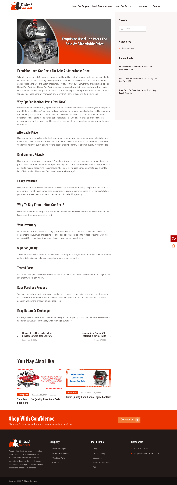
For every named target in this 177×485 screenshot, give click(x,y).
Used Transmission (101, 6)
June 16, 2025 (86, 392)
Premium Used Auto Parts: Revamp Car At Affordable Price (136, 68)
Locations (141, 6)
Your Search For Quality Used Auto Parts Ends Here (38, 400)
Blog (95, 448)
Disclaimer (97, 458)
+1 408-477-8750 (141, 448)
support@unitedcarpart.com (146, 453)
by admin (53, 395)
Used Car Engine (80, 6)
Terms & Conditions (101, 462)
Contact (157, 6)
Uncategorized (23, 395)
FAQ (95, 467)
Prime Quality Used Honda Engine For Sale (88, 397)
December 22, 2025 (39, 395)
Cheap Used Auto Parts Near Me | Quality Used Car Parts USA (138, 80)
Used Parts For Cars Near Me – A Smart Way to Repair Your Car (138, 92)
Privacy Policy (99, 453)
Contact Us (57, 462)
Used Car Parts (123, 6)
